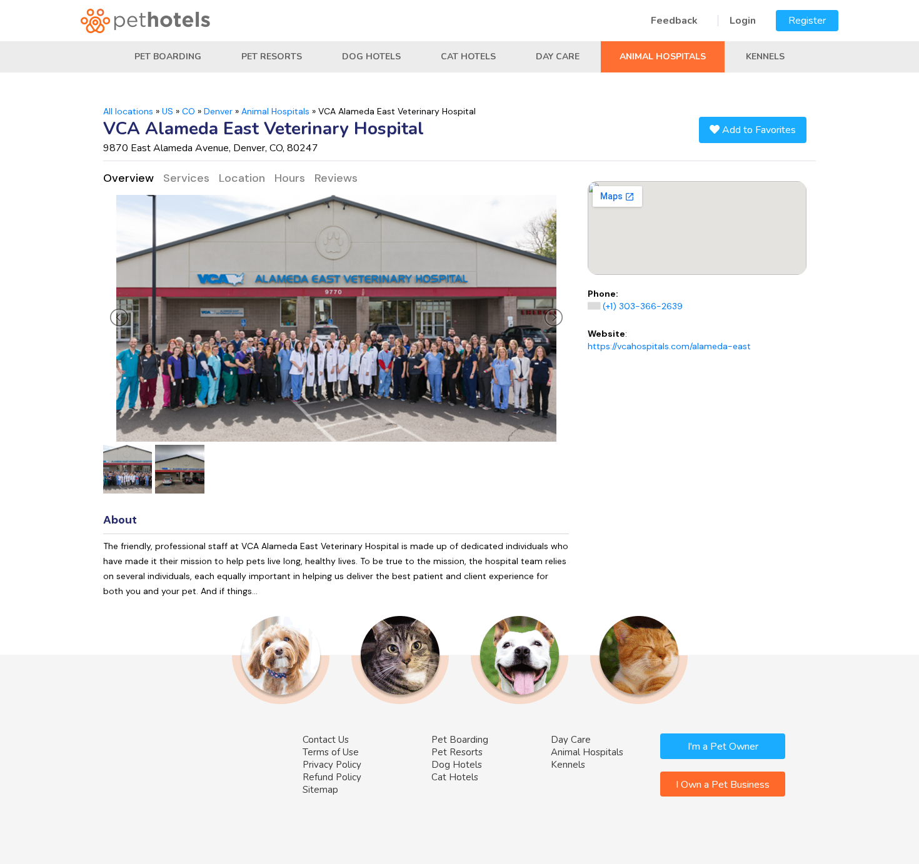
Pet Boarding (167, 56)
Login (743, 20)
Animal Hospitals (663, 56)
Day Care (558, 56)
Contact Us (326, 739)
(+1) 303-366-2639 (643, 306)
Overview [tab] (128, 178)
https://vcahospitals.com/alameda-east (669, 346)
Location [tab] (242, 178)
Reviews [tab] (336, 178)
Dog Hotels (371, 56)
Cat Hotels (468, 56)
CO (188, 111)
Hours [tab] (289, 178)
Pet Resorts (271, 56)
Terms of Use (331, 752)
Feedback (674, 20)
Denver (218, 111)
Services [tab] (186, 178)
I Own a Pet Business (723, 785)
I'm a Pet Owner (723, 746)
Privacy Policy (332, 764)
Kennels (765, 56)
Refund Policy (332, 777)
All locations (128, 111)
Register (807, 20)
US (167, 111)
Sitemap (320, 789)
